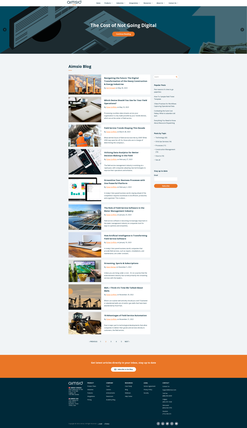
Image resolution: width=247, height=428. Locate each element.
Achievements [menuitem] (110, 393)
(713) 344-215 (166, 414)
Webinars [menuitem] (128, 393)
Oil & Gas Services (163, 141)
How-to (160, 156)
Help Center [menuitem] (128, 396)
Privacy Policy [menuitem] (148, 389)
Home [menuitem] (98, 3)
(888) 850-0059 (167, 396)
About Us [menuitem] (160, 3)
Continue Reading (123, 34)
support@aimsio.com (169, 390)
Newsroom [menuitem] (109, 396)
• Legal (100, 424)
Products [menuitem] (107, 3)
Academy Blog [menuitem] (110, 400)
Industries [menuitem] (120, 3)
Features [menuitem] (90, 393)
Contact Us (165, 386)
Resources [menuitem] (147, 3)
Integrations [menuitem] (133, 3)
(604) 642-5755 (167, 408)
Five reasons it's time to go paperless (163, 90)
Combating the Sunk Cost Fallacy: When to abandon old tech (164, 113)
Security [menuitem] (146, 393)
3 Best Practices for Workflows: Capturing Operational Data (165, 105)
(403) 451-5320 (167, 402)
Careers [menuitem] (108, 389)
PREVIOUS (93, 341)
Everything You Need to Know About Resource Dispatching (165, 121)
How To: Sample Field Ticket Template (164, 98)
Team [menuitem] (108, 386)
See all (158, 160)
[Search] (176, 77)
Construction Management (165, 150)
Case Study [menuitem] (128, 386)
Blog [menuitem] (126, 389)
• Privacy (106, 424)
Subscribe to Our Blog (125, 369)
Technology (161, 138)
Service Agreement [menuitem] (149, 386)
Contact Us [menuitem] (172, 3)
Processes (161, 145)
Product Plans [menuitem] (91, 386)
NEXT (127, 341)
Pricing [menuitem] (89, 400)
